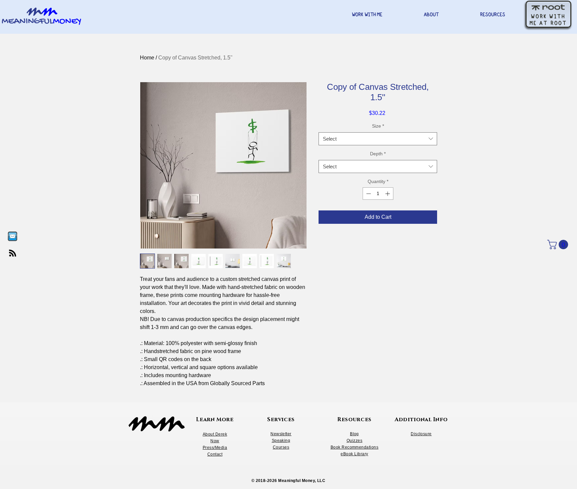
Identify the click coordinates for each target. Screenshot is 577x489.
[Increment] (388, 193)
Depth (378, 153)
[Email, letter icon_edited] (12, 236)
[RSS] (12, 253)
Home (147, 57)
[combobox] (378, 138)
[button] (558, 244)
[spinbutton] (378, 193)
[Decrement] (368, 193)
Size (378, 126)
